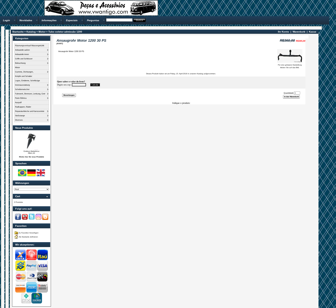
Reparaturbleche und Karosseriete (29, 111)
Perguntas (93, 20)
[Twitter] (32, 219)
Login (6, 20)
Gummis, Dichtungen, (24, 72)
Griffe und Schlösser (24, 59)
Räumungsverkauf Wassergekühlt (29, 45)
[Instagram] (38, 219)
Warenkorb (299, 31)
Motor (42, 31)
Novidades (25, 20)
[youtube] (25, 219)
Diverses (19, 120)
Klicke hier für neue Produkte (31, 157)
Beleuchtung (20, 63)
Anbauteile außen (22, 50)
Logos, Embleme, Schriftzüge (27, 80)
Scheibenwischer (22, 89)
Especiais (72, 20)
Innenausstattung (22, 85)
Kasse (312, 31)
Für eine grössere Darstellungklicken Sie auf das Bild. (290, 66)
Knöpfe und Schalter (23, 76)
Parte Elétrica (20, 98)
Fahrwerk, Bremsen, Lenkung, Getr (30, 94)
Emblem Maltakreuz (31, 151)
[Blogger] (45, 219)
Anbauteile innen (22, 54)
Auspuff (18, 102)
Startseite (18, 31)
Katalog (31, 31)
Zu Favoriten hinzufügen (28, 233)
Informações (49, 20)
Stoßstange (20, 116)
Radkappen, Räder (23, 107)
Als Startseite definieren (28, 237)
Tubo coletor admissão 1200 (65, 31)
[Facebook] (18, 219)
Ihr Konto (283, 31)
